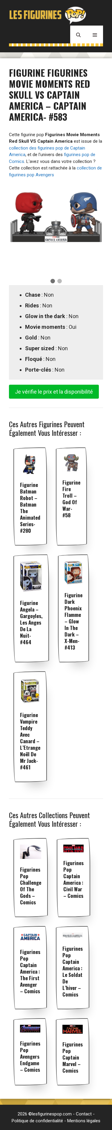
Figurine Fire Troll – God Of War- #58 (71, 499)
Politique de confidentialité (37, 1120)
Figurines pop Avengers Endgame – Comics (30, 1056)
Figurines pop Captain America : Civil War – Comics (73, 879)
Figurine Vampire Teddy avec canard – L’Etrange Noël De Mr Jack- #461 (30, 741)
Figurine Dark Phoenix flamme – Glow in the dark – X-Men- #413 (73, 621)
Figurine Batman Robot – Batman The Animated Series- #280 (30, 507)
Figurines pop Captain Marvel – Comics (72, 1057)
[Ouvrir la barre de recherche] (78, 34)
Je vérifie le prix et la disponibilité (54, 392)
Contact (84, 1114)
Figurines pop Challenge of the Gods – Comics (30, 886)
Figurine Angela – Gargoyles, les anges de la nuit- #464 (31, 622)
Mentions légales (83, 1120)
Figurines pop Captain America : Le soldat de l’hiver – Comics (72, 971)
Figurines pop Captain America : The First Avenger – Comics (30, 971)
